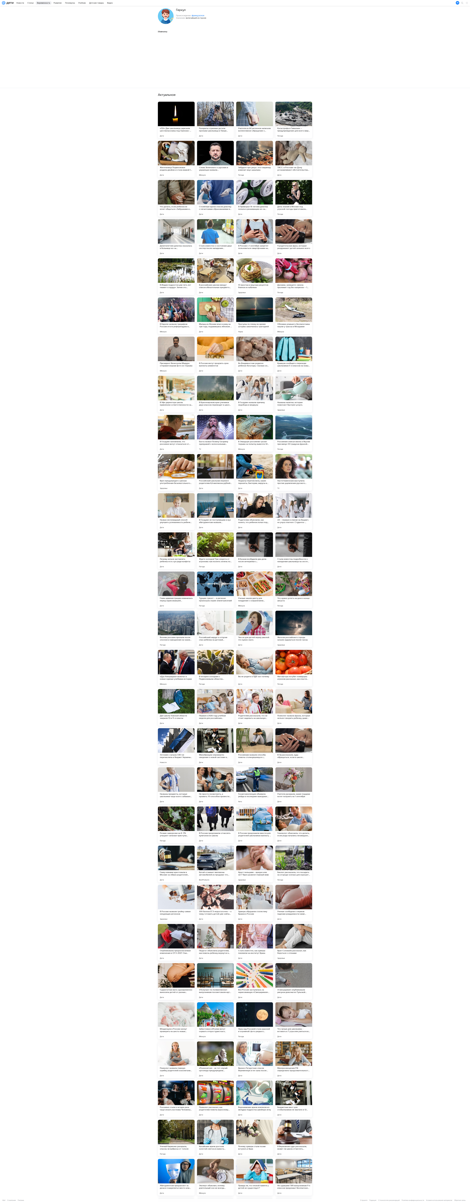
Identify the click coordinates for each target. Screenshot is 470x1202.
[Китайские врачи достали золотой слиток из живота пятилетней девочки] (215, 1138)
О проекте (363, 1200)
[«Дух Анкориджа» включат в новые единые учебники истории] (176, 668)
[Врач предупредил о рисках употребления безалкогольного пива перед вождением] (176, 472)
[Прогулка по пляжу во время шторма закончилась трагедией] (254, 315)
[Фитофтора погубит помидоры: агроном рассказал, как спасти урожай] (293, 668)
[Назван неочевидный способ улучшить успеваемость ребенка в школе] (176, 511)
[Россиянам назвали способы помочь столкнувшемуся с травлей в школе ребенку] (254, 746)
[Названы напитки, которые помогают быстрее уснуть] (293, 394)
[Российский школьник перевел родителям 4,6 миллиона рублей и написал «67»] (215, 472)
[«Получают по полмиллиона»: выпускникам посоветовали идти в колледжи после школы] (215, 981)
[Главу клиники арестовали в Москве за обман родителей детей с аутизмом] (176, 864)
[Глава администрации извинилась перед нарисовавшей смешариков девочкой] (176, 590)
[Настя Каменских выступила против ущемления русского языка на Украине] (293, 472)
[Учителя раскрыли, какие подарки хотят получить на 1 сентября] (293, 785)
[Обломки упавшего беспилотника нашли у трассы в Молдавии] (293, 315)
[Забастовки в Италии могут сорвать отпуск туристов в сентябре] (215, 1020)
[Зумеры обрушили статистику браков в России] (254, 903)
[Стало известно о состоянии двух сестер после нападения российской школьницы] (215, 237)
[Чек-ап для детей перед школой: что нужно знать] (254, 629)
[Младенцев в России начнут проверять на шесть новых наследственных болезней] (176, 1020)
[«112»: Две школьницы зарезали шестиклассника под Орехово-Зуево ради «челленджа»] (176, 120)
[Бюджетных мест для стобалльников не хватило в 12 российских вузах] (293, 1099)
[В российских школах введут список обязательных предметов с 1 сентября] (215, 276)
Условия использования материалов (439, 1200)
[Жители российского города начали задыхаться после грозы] (293, 629)
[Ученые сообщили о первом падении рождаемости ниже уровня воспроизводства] (293, 903)
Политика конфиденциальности (413, 1200)
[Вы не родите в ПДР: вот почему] (254, 668)
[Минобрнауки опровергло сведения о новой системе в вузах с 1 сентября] (215, 746)
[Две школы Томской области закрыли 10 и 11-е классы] (176, 707)
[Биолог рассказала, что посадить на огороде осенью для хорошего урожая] (293, 864)
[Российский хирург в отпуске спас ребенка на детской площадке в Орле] (215, 629)
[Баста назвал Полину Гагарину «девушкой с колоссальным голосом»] (215, 433)
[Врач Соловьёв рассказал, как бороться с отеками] (293, 942)
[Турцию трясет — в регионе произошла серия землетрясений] (215, 590)
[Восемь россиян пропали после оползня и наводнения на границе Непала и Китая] (176, 629)
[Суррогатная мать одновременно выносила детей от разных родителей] (176, 981)
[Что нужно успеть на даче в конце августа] (293, 590)
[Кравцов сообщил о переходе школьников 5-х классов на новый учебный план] (293, 355)
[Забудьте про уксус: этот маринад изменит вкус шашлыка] (254, 159)
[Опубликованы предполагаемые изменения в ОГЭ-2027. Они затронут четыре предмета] (176, 942)
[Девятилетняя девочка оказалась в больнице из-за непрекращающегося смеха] (176, 237)
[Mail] (3, 3)
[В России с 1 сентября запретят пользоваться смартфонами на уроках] (254, 237)
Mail (3, 1200)
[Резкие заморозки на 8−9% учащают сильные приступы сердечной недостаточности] (176, 825)
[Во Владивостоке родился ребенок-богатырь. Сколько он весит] (254, 355)
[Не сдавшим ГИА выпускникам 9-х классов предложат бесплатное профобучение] (293, 1177)
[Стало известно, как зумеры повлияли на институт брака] (254, 942)
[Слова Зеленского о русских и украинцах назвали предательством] (215, 159)
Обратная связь (460, 1200)
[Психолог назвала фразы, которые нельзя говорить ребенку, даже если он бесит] (293, 707)
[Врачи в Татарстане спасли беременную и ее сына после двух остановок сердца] (254, 1059)
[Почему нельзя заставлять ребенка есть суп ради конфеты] (176, 550)
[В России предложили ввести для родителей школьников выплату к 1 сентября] (254, 825)
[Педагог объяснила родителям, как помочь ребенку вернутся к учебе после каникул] (215, 942)
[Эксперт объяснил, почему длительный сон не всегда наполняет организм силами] (215, 1177)
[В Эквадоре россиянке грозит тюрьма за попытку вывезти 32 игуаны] (254, 433)
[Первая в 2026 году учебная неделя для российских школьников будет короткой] (215, 707)
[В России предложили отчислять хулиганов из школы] (215, 825)
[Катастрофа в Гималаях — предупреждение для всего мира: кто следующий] (293, 120)
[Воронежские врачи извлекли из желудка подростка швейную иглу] (254, 1099)
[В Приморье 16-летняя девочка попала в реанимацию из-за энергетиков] (254, 198)
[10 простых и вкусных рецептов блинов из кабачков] (254, 276)
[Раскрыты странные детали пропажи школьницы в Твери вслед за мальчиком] (215, 120)
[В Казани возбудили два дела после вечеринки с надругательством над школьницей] (254, 550)
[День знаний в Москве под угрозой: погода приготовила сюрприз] (293, 198)
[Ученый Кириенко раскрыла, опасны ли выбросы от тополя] (176, 1138)
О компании (11, 1200)
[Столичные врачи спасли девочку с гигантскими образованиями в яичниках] (215, 198)
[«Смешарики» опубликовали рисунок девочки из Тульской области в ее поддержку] (293, 981)
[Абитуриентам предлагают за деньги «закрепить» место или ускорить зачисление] (176, 1177)
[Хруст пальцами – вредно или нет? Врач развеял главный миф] (254, 864)
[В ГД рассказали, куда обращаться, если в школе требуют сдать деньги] (293, 746)
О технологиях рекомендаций (389, 1200)
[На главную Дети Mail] (9, 3)
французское (198, 15)
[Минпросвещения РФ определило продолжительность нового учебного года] (293, 1059)
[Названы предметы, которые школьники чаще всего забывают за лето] (176, 785)
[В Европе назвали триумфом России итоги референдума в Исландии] (176, 315)
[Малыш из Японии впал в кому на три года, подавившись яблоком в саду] (215, 315)
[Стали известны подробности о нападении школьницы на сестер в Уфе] (293, 550)
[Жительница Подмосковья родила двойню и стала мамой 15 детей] (176, 159)
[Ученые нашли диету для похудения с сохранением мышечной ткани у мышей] (254, 590)
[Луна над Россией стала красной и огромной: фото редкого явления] (254, 1020)
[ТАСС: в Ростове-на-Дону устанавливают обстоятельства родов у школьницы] (293, 159)
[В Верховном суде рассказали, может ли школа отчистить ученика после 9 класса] (293, 1138)
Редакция (372, 1200)
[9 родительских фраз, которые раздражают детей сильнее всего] (293, 237)
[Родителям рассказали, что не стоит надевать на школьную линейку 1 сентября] (254, 707)
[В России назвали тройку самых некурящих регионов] (176, 903)
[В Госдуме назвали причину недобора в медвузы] (254, 394)
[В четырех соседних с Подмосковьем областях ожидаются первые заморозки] (215, 668)
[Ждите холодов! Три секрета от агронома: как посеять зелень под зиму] (215, 550)
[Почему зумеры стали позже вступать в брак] (254, 1138)
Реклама (21, 1200)
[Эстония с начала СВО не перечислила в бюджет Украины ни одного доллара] (176, 746)
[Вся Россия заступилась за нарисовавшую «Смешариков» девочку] (254, 981)
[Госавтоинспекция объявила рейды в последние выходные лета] (254, 785)
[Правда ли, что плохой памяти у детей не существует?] (254, 1177)
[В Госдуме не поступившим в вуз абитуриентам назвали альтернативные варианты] (215, 511)
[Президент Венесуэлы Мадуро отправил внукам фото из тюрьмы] (176, 355)
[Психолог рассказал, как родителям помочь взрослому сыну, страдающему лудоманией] (215, 1099)
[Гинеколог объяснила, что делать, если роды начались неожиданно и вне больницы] (293, 825)
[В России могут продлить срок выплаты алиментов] (215, 355)
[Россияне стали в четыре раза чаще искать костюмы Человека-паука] (176, 1099)
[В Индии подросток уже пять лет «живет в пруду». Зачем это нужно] (176, 276)
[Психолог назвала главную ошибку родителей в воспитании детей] (176, 1059)
